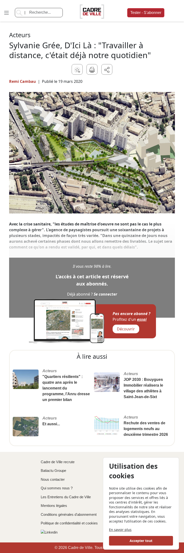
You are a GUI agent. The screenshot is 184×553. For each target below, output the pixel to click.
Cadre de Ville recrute (58, 462)
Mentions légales (54, 506)
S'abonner (145, 13)
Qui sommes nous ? (57, 488)
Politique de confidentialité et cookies (69, 523)
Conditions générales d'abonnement (69, 514)
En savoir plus (120, 529)
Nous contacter (53, 479)
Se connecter (105, 294)
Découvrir (126, 329)
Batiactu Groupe (53, 470)
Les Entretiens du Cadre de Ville (66, 497)
